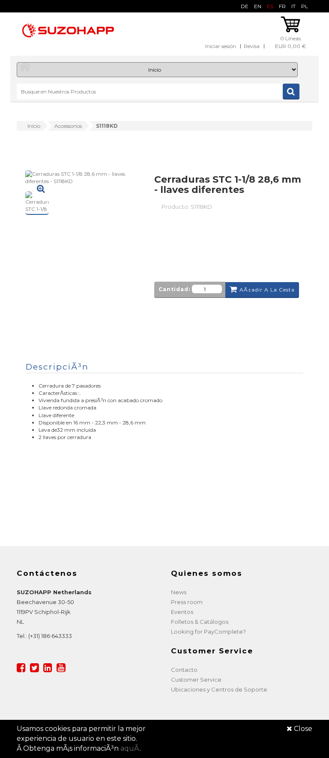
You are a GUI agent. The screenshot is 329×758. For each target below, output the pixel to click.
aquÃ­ (130, 748)
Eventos (182, 611)
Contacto (184, 669)
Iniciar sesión (220, 46)
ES (270, 6)
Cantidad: (174, 289)
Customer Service (196, 679)
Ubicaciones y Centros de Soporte (219, 689)
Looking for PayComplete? (208, 631)
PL (304, 6)
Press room (187, 602)
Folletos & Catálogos (199, 621)
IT (293, 6)
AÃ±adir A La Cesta (267, 289)
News (178, 592)
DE (244, 6)
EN (257, 6)
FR (282, 6)
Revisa (252, 46)
